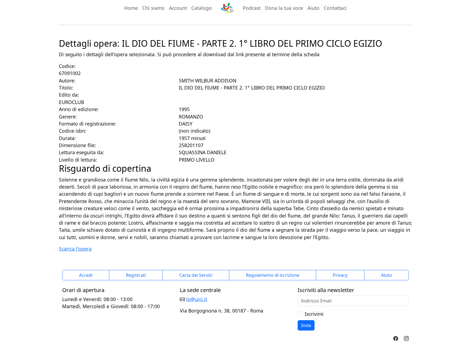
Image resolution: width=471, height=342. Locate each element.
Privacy (340, 275)
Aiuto (313, 8)
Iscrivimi (314, 314)
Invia (306, 325)
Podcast (252, 8)
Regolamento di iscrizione (272, 275)
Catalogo (201, 8)
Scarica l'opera (75, 248)
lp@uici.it (196, 299)
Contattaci (335, 8)
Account (178, 8)
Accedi (85, 275)
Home (131, 8)
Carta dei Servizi (195, 275)
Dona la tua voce (284, 8)
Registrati (136, 275)
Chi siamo (153, 8)
